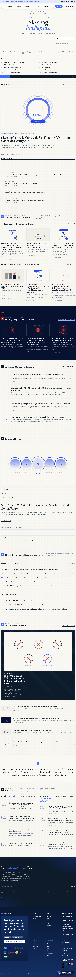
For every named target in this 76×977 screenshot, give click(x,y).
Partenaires (35, 946)
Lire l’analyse (5, 158)
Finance (49, 948)
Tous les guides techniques (66, 563)
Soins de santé (50, 958)
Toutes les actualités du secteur (64, 796)
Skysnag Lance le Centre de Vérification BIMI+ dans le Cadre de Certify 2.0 (37, 139)
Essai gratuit (59, 6)
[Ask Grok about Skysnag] (69, 964)
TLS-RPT (49, 925)
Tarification (27, 6)
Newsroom (35, 921)
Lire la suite (69, 223)
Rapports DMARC (66, 950)
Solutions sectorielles (67, 594)
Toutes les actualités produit (27, 796)
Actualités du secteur (11, 198)
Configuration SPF (66, 955)
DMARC (49, 916)
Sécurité (34, 918)
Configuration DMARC (67, 948)
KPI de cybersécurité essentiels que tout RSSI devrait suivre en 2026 (19, 537)
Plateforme (10, 6)
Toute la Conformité (67, 366)
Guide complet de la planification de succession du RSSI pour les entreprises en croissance (25, 531)
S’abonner (70, 886)
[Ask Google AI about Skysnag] (63, 967)
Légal (48, 946)
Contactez (35, 948)
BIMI (48, 923)
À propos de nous (37, 916)
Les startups (50, 953)
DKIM (48, 921)
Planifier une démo (68, 6)
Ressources (46, 6)
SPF (48, 918)
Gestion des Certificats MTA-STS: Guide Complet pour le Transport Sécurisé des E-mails (33, 175)
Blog (63, 945)
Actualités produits (7, 133)
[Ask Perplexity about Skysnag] (66, 964)
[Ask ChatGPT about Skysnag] (63, 964)
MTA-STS (49, 928)
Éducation (49, 950)
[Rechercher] (57, 38)
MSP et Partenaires (36, 6)
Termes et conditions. (54, 973)
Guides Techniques (9, 172)
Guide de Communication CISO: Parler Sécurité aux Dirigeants (25, 192)
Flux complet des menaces (65, 319)
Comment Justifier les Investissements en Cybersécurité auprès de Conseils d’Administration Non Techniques (30, 540)
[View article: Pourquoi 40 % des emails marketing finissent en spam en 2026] (12, 275)
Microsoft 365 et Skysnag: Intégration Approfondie (21, 183)
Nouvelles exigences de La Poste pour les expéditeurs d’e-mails (25, 201)
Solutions (19, 6)
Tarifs (34, 943)
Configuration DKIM (66, 953)
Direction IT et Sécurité (11, 189)
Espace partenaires (67, 625)
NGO (48, 955)
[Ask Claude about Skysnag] (72, 964)
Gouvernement (50, 943)
